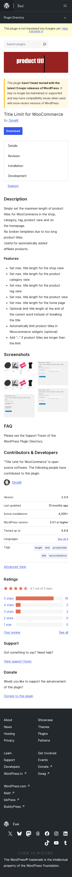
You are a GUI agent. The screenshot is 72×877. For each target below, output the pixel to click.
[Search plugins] (44, 44)
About (8, 720)
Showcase (45, 720)
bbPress (11, 800)
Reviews (14, 156)
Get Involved (47, 753)
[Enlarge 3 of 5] (29, 399)
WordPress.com (17, 786)
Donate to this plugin (18, 696)
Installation (15, 166)
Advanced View (15, 567)
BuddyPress (14, 806)
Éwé (16, 824)
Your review (12, 632)
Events (43, 760)
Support (13, 186)
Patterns (44, 740)
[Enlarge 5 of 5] (63, 393)
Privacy (9, 740)
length (38, 547)
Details (12, 146)
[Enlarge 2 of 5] (29, 384)
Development (17, 176)
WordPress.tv (15, 774)
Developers (12, 767)
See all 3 (63, 538)
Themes (43, 727)
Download (13, 131)
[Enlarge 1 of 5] (29, 366)
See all (63, 632)
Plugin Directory (14, 17)
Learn (8, 753)
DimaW (13, 120)
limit (47, 547)
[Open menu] (66, 6)
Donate (45, 767)
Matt (9, 793)
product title (60, 547)
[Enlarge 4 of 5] (63, 366)
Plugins (43, 734)
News (8, 727)
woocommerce (58, 555)
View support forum (17, 661)
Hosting (9, 734)
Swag (44, 774)
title (44, 555)
